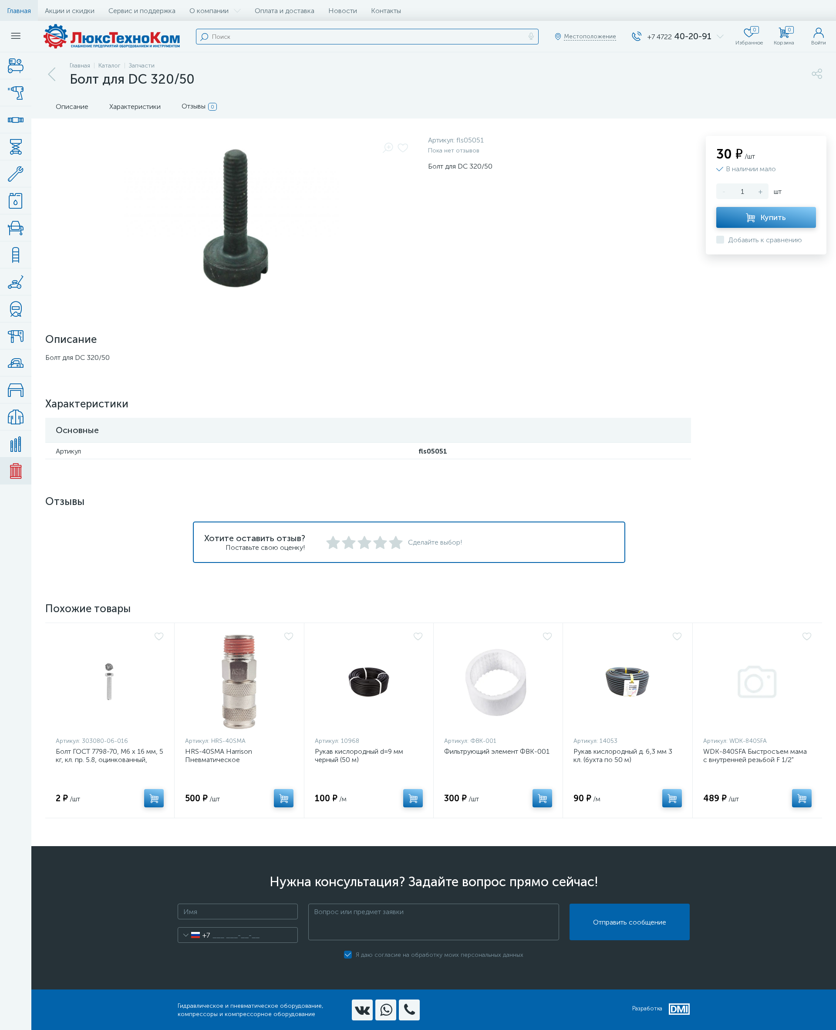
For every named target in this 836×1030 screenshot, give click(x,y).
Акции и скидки (69, 11)
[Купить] (154, 798)
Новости (342, 11)
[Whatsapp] (385, 1010)
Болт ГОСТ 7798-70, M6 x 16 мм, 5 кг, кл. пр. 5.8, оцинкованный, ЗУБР (109, 759)
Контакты (386, 11)
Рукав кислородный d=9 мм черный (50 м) (359, 755)
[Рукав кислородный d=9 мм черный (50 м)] (369, 682)
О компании (209, 11)
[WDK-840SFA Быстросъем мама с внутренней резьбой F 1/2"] (757, 682)
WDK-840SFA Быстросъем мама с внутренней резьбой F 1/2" (755, 755)
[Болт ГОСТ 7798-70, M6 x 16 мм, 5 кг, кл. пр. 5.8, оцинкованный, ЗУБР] (110, 682)
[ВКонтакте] (362, 1010)
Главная (19, 11)
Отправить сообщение (629, 922)
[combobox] (194, 935)
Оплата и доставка (284, 11)
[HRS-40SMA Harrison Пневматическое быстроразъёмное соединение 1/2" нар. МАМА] (239, 682)
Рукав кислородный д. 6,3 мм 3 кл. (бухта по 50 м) (622, 755)
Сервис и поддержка (141, 11)
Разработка (647, 1008)
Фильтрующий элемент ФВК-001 (496, 751)
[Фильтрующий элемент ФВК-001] (498, 682)
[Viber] (409, 1010)
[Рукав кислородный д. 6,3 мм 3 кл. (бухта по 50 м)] (627, 682)
